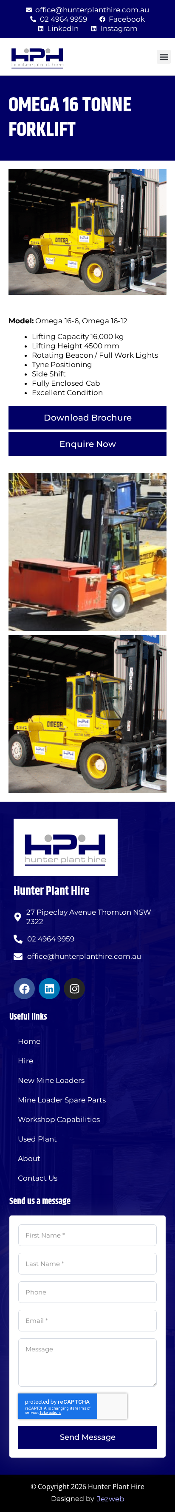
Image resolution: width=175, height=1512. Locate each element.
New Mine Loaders (51, 1080)
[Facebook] (24, 988)
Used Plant (37, 1139)
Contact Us (37, 1178)
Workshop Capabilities (59, 1119)
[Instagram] (74, 988)
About (29, 1158)
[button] (164, 57)
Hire (25, 1061)
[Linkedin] (49, 988)
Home (29, 1041)
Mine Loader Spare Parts (62, 1100)
